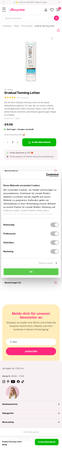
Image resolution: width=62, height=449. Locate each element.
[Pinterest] (8, 381)
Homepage (7, 26)
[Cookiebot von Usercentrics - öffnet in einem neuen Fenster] (46, 175)
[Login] (46, 9)
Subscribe (31, 351)
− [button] (7, 142)
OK (31, 271)
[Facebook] (18, 381)
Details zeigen (46, 263)
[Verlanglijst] (52, 38)
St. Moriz (8, 90)
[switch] (54, 233)
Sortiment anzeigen (4, 8)
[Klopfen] (22, 381)
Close (31, 404)
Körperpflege (26, 26)
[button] (3, 2)
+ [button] (17, 142)
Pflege (16, 26)
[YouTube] (13, 381)
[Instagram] (3, 381)
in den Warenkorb (46, 442)
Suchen (56, 18)
